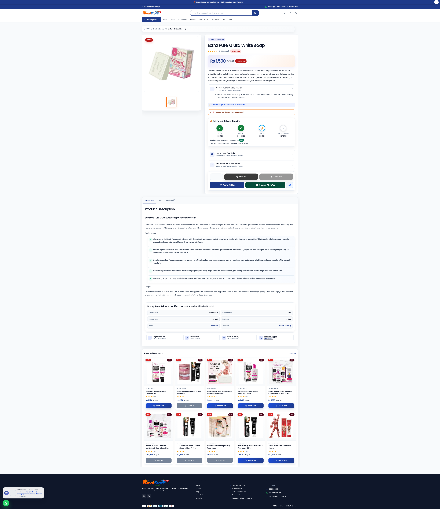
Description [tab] (149, 200)
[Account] (295, 12)
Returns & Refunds (238, 495)
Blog (197, 492)
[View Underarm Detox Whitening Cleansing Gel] (159, 372)
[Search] (255, 12)
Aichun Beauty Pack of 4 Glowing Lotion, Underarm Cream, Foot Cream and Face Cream (280, 392)
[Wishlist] (284, 12)
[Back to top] (434, 504)
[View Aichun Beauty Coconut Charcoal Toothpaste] (189, 372)
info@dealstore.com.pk (277, 496)
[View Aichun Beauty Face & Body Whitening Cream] (251, 372)
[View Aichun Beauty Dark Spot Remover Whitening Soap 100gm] (220, 372)
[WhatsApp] (149, 496)
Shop (173, 20)
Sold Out (242, 177)
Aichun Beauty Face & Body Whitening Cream (248, 392)
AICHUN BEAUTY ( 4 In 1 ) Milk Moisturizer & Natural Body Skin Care (157, 447)
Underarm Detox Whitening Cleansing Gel (156, 392)
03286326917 (293, 7)
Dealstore (214, 326)
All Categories (151, 20)
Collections (182, 20)
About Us (199, 498)
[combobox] (221, 12)
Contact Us (216, 20)
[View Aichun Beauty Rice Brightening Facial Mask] (220, 426)
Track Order (203, 20)
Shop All (199, 489)
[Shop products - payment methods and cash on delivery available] (158, 506)
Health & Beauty (158, 29)
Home (165, 20)
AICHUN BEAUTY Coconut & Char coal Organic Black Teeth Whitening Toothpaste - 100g (188, 447)
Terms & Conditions (239, 492)
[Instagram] (144, 496)
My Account (227, 20)
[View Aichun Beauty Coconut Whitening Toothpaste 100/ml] (251, 426)
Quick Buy (278, 177)
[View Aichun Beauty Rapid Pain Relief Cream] (281, 426)
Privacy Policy (237, 489)
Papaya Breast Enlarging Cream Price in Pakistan (29, 493)
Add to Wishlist (229, 185)
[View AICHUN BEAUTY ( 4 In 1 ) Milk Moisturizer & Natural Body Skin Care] (159, 426)
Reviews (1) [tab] (170, 200)
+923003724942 (275, 493)
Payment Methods (238, 485)
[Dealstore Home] (151, 13)
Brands (193, 20)
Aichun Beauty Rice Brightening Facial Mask (218, 447)
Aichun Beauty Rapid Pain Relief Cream (279, 447)
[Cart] (290, 12)
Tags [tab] (160, 200)
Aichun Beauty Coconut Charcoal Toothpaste (189, 392)
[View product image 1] (171, 102)
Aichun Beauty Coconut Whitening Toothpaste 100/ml (250, 447)
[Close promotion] (436, 2)
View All (292, 353)
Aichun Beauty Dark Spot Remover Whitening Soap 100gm (219, 392)
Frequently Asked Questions (242, 498)
